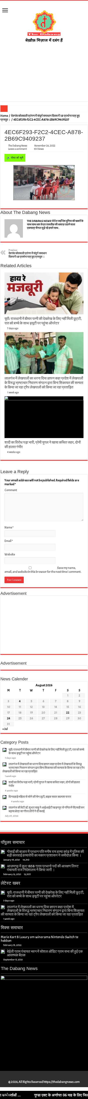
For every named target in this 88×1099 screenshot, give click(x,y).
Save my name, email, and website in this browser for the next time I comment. (43, 570)
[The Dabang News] (44, 25)
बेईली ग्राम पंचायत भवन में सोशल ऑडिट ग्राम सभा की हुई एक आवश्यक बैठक (45, 953)
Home (4, 116)
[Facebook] (38, 1077)
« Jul (5, 729)
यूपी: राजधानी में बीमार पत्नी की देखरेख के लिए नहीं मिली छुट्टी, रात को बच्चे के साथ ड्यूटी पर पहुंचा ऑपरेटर (43, 320)
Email (9, 541)
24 (8, 718)
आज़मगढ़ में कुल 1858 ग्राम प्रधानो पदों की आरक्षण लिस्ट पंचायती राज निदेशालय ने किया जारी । (43, 868)
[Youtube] (45, 1077)
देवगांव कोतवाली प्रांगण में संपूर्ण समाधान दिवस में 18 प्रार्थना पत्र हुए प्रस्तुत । (28, 253)
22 (67, 713)
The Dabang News (17, 145)
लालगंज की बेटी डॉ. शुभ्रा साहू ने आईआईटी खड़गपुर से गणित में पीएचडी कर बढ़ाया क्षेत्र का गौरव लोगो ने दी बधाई (47, 809)
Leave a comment (17, 149)
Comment (11, 490)
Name (9, 527)
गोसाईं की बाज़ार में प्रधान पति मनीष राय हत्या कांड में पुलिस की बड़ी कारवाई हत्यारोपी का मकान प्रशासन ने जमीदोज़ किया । (45, 853)
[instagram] (49, 1077)
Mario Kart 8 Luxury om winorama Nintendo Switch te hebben (39, 939)
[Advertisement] (44, 76)
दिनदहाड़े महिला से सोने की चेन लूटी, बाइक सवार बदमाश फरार (40, 797)
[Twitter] (42, 1077)
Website (10, 554)
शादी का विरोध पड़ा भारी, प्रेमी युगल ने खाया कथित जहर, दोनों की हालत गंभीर (44, 784)
